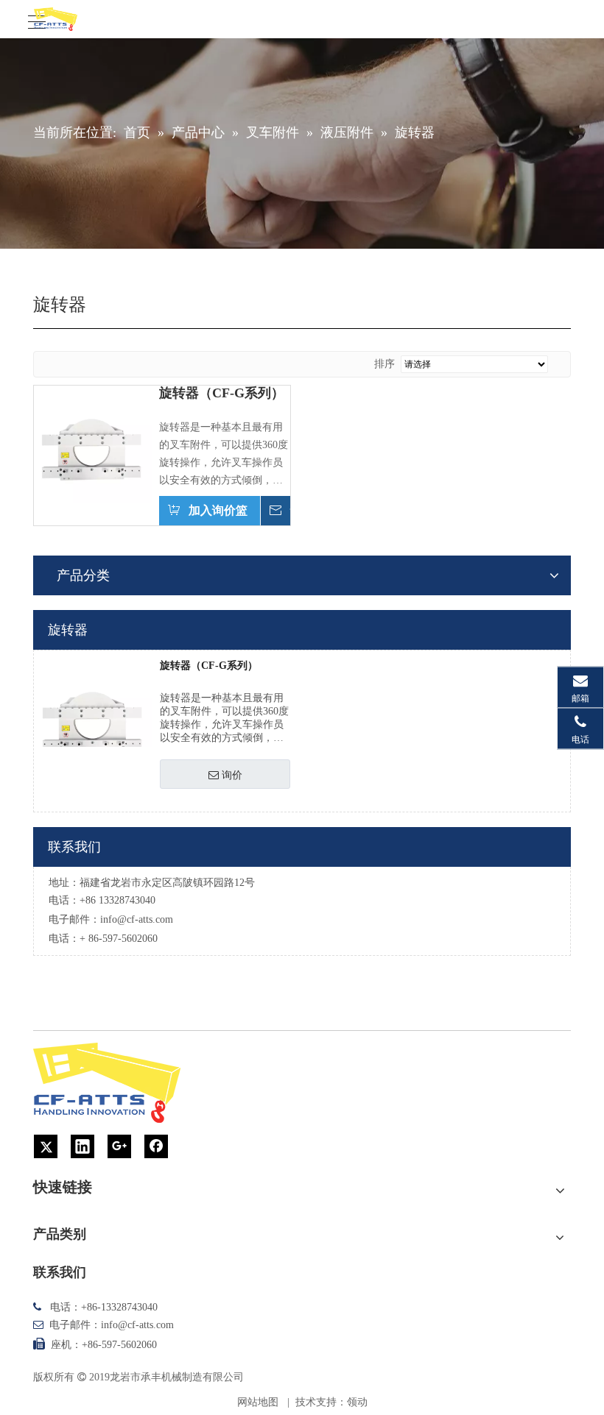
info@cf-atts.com (136, 919)
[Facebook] (156, 1146)
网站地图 (257, 1402)
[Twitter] (45, 1146)
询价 (232, 775)
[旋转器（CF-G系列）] (93, 443)
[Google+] (119, 1146)
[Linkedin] (82, 1146)
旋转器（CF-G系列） (221, 393)
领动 (357, 1402)
